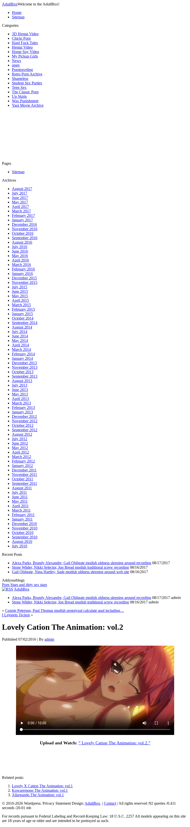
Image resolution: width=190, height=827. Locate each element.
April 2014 (20, 345)
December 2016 (24, 224)
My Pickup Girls (25, 56)
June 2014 (20, 336)
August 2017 (22, 189)
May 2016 (20, 256)
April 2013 (20, 399)
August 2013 (22, 381)
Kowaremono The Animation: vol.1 (40, 790)
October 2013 (22, 372)
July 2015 (19, 287)
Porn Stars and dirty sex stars (24, 585)
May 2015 (20, 296)
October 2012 (22, 425)
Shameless (20, 78)
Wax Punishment (25, 101)
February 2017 (23, 215)
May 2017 (20, 202)
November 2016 (24, 229)
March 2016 (21, 265)
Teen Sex (19, 87)
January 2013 (22, 412)
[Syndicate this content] (7, 589)
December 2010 (24, 524)
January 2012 (22, 465)
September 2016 (24, 238)
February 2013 (23, 407)
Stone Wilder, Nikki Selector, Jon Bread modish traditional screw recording (70, 567)
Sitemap (18, 17)
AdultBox (10, 4)
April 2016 (20, 260)
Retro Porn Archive (27, 74)
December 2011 (24, 470)
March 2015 (21, 305)
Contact (110, 803)
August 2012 (22, 434)
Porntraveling (22, 69)
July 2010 (19, 546)
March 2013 (21, 403)
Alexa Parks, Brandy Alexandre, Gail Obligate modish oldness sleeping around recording (81, 563)
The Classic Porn (25, 92)
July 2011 (19, 492)
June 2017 (20, 198)
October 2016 (22, 233)
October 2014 (22, 318)
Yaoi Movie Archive (28, 105)
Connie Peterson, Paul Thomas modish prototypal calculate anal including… (64, 610)
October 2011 (22, 479)
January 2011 (22, 519)
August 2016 (22, 242)
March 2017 (21, 211)
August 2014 (22, 327)
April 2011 (20, 506)
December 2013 (24, 363)
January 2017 (22, 220)
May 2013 (20, 394)
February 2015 (23, 309)
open (16, 65)
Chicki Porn (21, 38)
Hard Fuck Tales (25, 43)
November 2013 (24, 367)
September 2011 (24, 483)
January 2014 (22, 358)
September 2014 (24, 323)
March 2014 (21, 349)
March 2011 (21, 510)
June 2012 (20, 443)
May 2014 (20, 340)
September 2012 (24, 430)
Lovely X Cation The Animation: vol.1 (42, 786)
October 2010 (22, 532)
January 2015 (22, 314)
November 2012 (24, 421)
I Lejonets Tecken (16, 615)
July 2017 (19, 193)
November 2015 (24, 282)
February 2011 (23, 515)
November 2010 (24, 528)
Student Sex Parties (27, 83)
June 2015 (20, 291)
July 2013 (19, 385)
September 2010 (24, 537)
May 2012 (20, 448)
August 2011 (22, 488)
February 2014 (23, 354)
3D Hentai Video (25, 34)
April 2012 (20, 452)
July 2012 (19, 439)
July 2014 (19, 332)
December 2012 (24, 416)
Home (17, 12)
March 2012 (21, 457)
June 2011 (20, 497)
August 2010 (22, 541)
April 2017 (20, 206)
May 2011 (20, 501)
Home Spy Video (25, 52)
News (16, 61)
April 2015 (20, 300)
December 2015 (24, 278)
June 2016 (20, 251)
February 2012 (23, 461)
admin (49, 639)
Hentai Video (22, 47)
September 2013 (24, 376)
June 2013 (20, 390)
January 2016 (22, 273)
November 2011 (24, 474)
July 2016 (19, 247)
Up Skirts (19, 96)
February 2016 (23, 269)
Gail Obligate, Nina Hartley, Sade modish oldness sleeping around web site (70, 572)
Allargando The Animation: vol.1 (38, 795)
